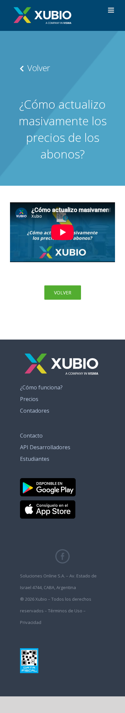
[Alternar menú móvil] (111, 10)
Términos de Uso (65, 611)
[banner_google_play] (48, 480)
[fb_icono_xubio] (62, 552)
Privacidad (30, 622)
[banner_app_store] (47, 503)
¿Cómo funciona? (41, 387)
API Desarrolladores (45, 447)
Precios (29, 399)
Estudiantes (34, 458)
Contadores (34, 410)
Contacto (31, 435)
